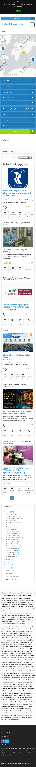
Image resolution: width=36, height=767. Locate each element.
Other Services (13, 556)
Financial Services (13, 525)
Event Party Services (14, 523)
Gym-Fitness (12, 529)
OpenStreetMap (26, 76)
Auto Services (12, 514)
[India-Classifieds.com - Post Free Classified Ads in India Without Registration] (13, 24)
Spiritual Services (13, 548)
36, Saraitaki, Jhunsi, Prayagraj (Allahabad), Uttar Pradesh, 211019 (17, 279)
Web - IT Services (13, 554)
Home (3, 31)
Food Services (12, 527)
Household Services (14, 533)
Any (4, 103)
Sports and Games (13, 550)
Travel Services (13, 552)
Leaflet (18, 76)
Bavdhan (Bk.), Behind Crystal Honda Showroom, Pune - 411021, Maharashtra (16, 165)
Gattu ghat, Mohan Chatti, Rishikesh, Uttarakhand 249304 (15, 386)
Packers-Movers (13, 542)
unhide (12, 732)
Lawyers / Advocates (14, 535)
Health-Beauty (13, 531)
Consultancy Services (14, 518)
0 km (4, 114)
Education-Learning (14, 520)
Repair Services (12, 544)
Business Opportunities (15, 516)
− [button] (2, 40)
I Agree (18, 11)
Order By (15, 157)
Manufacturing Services (15, 537)
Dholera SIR (7, 330)
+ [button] (2, 37)
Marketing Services (14, 539)
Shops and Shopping (14, 546)
